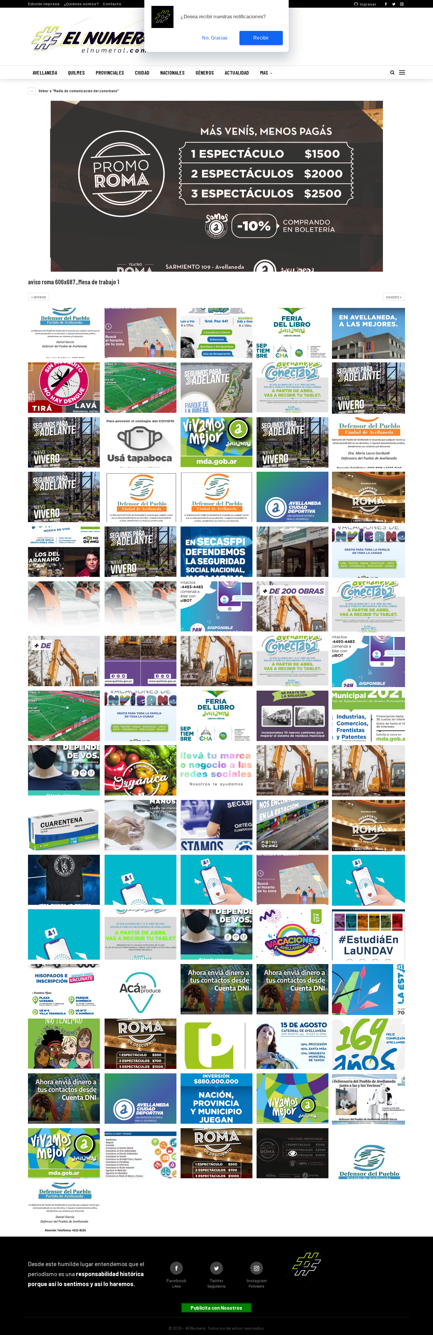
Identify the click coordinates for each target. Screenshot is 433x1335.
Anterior (39, 297)
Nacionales (172, 72)
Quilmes (76, 72)
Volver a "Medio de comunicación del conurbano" (78, 90)
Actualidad (237, 72)
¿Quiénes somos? (81, 3)
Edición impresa (44, 3)
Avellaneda (45, 72)
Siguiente (393, 297)
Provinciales (110, 72)
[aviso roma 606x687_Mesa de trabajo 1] (64, 333)
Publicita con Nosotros (216, 1308)
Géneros (205, 72)
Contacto (112, 3)
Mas (264, 72)
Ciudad (142, 72)
